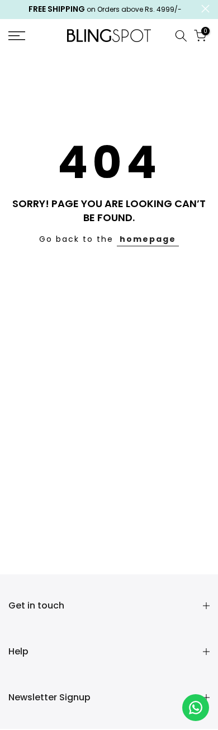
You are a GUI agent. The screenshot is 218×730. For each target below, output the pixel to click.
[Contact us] (195, 707)
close (205, 8)
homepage (148, 239)
